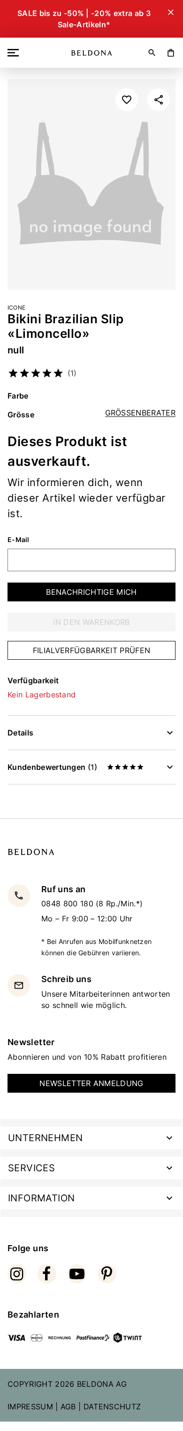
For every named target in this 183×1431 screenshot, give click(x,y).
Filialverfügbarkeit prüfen (91, 650)
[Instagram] (17, 1273)
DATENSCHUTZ (112, 1406)
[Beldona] (92, 53)
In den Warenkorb (91, 622)
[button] (158, 99)
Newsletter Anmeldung (91, 1083)
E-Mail (19, 539)
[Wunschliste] (126, 99)
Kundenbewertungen (52, 767)
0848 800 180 (68, 903)
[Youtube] (77, 1273)
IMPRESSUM (30, 1406)
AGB (68, 1406)
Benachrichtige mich (91, 592)
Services (31, 1168)
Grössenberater (140, 413)
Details (20, 732)
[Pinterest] (107, 1273)
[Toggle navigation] (15, 52)
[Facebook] (47, 1273)
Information (41, 1198)
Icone (16, 307)
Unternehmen (45, 1137)
